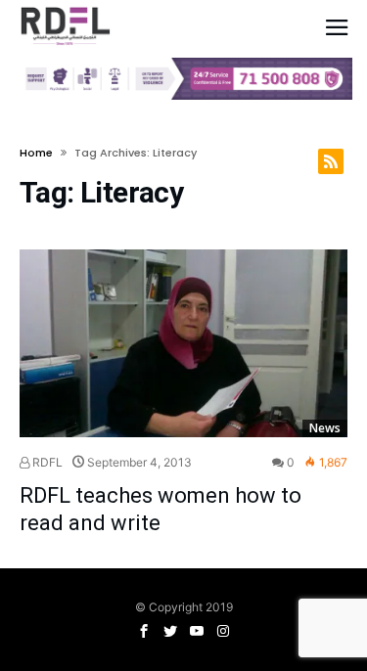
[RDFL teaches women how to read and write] (183, 343)
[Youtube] (196, 631)
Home (36, 152)
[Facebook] (144, 631)
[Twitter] (170, 631)
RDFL (46, 462)
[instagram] (223, 631)
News (325, 428)
